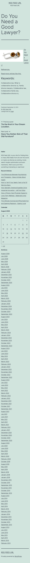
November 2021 (6, 403)
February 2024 (6, 332)
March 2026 (5, 267)
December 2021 (6, 401)
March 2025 (5, 298)
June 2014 (4, 501)
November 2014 (6, 488)
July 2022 (4, 382)
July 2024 (4, 319)
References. (5, 69)
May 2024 (4, 324)
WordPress (18, 556)
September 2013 (6, 525)
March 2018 (5, 472)
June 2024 (4, 322)
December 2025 (6, 274)
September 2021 (6, 409)
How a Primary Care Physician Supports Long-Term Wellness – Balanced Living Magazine (14, 195)
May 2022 (4, 388)
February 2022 (6, 396)
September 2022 (6, 377)
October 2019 (5, 461)
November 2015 (6, 480)
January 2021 (5, 430)
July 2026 (4, 256)
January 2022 (5, 398)
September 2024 (6, 314)
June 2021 (4, 417)
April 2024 (4, 327)
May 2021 (4, 419)
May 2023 (4, 356)
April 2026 (4, 264)
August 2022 (5, 380)
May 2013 (4, 535)
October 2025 (5, 280)
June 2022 (4, 385)
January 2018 (5, 475)
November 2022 (6, 372)
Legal (12, 111)
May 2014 (4, 503)
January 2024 (5, 335)
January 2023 (5, 367)
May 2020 (4, 451)
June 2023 (4, 353)
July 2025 (4, 288)
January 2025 (5, 303)
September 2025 (6, 282)
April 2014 (4, 506)
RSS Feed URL (15, 3)
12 (11, 229)
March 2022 (5, 393)
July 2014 (4, 498)
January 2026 (5, 272)
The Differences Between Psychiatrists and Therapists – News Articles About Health (13, 177)
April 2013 (4, 538)
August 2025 (5, 285)
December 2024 (6, 306)
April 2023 (4, 359)
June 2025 (4, 290)
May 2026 (4, 261)
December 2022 (6, 369)
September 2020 (6, 440)
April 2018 (4, 469)
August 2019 (5, 464)
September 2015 (6, 485)
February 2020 (6, 459)
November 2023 (6, 340)
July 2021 (4, 414)
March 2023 (5, 361)
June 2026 (4, 259)
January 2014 (5, 514)
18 (7, 233)
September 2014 (6, 493)
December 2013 (6, 517)
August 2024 (5, 317)
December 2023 (6, 338)
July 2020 (4, 446)
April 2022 (4, 390)
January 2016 (5, 477)
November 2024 (6, 309)
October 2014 (5, 490)
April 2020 (4, 453)
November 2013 (6, 519)
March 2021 (5, 425)
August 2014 (5, 496)
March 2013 (5, 540)
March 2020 (5, 456)
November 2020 (6, 435)
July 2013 (4, 530)
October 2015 (5, 482)
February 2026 (6, 269)
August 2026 (5, 253)
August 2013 (5, 527)
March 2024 (5, 330)
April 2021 (4, 422)
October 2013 (5, 522)
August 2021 (5, 411)
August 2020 (5, 443)
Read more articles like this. (11, 74)
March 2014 (5, 509)
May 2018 (4, 467)
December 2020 (6, 432)
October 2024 (5, 311)
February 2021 (5, 427)
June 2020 (4, 448)
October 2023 (5, 343)
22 (23, 233)
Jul (4, 246)
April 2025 (4, 296)
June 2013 (4, 532)
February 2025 (6, 301)
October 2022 (5, 375)
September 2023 (6, 346)
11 (7, 229)
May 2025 (4, 293)
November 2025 (6, 277)
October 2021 (5, 406)
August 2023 (5, 348)
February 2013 (5, 543)
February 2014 (6, 511)
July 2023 (4, 351)
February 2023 (6, 364)
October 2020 (5, 438)
